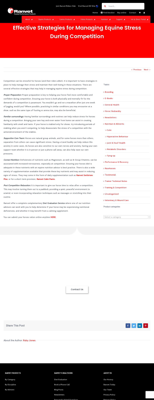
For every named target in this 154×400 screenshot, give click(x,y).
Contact (132, 13)
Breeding (109, 92)
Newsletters (110, 117)
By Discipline (10, 385)
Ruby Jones (29, 340)
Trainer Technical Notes (116, 181)
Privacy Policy (109, 395)
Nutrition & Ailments (114, 124)
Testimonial (110, 175)
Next (146, 69)
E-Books (109, 98)
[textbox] (127, 217)
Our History (108, 379)
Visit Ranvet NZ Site (87, 6)
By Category (10, 379)
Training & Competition (116, 187)
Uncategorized (112, 194)
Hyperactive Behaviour (117, 136)
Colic (109, 130)
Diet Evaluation (60, 379)
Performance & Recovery (116, 162)
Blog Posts (58, 390)
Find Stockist (109, 13)
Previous (137, 69)
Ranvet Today (109, 385)
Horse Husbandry (113, 111)
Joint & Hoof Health (116, 143)
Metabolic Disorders (116, 149)
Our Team (108, 390)
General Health (112, 105)
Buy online (121, 13)
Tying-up (111, 156)
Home (95, 13)
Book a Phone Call (62, 385)
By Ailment (9, 390)
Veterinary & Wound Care (117, 200)
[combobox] (126, 217)
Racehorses (110, 168)
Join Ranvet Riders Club (66, 6)
